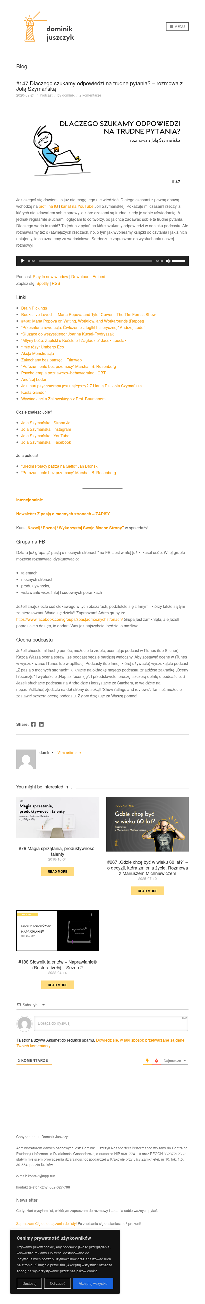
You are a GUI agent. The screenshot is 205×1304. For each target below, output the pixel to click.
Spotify (42, 283)
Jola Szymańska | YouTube (45, 435)
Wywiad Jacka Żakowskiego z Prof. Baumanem (63, 399)
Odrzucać (57, 1283)
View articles (68, 752)
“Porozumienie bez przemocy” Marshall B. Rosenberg (68, 366)
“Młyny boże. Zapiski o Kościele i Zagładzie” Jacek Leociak (73, 340)
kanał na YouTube (77, 206)
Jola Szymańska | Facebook (46, 442)
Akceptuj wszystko (93, 1283)
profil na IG (48, 206)
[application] (102, 261)
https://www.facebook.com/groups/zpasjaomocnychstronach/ (69, 619)
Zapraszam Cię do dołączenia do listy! (46, 1223)
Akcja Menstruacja (37, 353)
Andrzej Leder (33, 379)
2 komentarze (90, 95)
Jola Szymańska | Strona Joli (46, 423)
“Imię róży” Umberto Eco (42, 347)
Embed (98, 276)
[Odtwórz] (22, 260)
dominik (68, 95)
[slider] (179, 260)
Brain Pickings (34, 308)
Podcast (46, 95)
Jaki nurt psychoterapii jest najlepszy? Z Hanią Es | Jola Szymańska (81, 386)
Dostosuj (29, 1283)
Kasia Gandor (33, 392)
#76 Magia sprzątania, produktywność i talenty (57, 851)
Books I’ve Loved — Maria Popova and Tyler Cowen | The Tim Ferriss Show (88, 314)
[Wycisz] (168, 260)
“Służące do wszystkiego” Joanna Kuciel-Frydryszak (67, 334)
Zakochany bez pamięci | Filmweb (51, 360)
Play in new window (50, 276)
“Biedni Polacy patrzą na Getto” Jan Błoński (59, 466)
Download (80, 276)
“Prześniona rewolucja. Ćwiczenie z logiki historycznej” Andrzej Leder (83, 327)
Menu (179, 26)
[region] (65, 1262)
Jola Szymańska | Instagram (46, 429)
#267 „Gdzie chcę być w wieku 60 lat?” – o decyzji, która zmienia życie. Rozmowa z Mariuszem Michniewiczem (147, 867)
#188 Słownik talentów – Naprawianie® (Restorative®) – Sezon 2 (57, 964)
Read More (58, 871)
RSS (56, 283)
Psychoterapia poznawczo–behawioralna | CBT (63, 373)
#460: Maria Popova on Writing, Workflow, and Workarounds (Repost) (82, 321)
